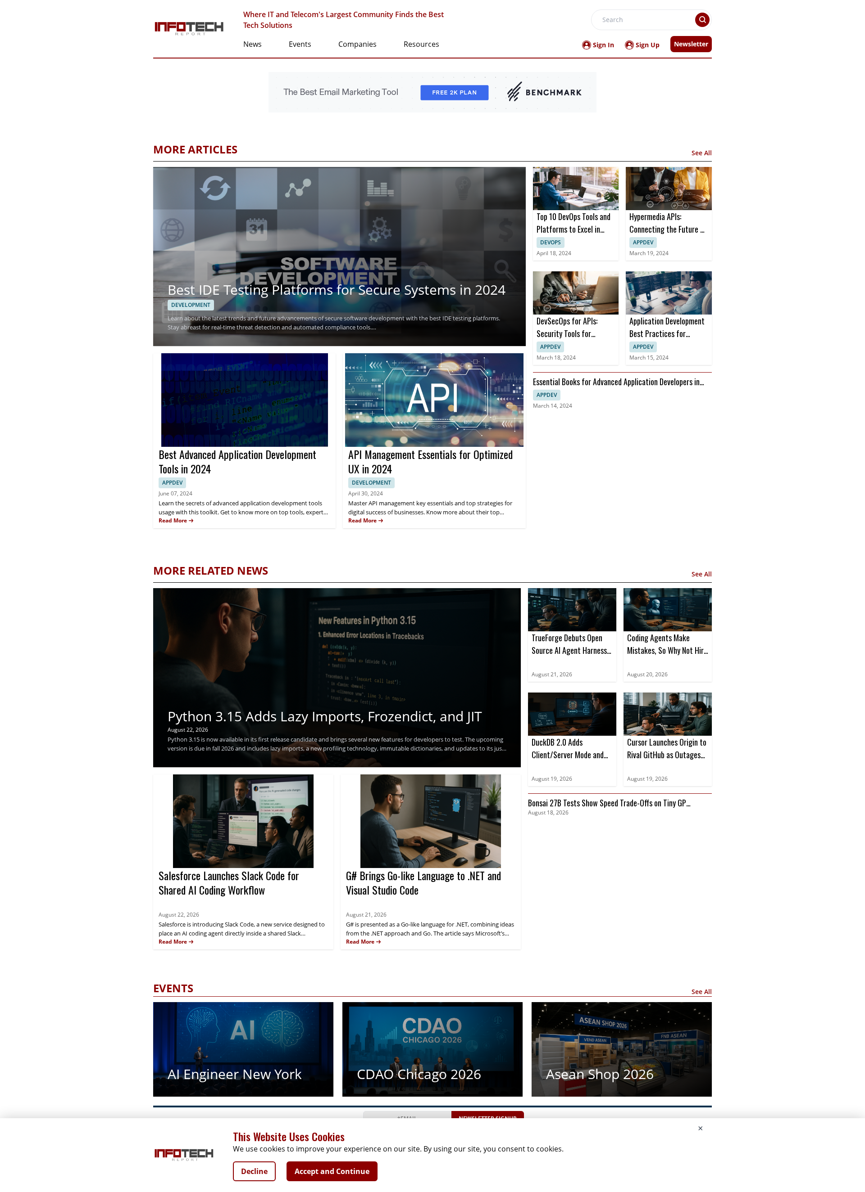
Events (300, 44)
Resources (421, 44)
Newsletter (691, 44)
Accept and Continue (332, 1171)
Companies (357, 44)
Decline (254, 1171)
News (252, 44)
